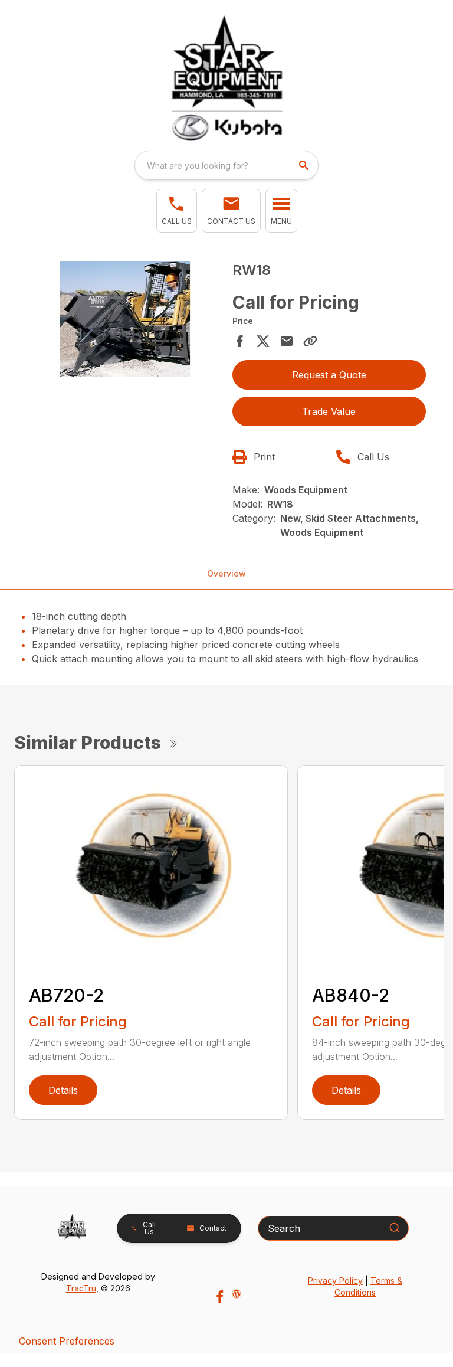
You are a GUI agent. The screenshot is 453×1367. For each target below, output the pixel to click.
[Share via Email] (287, 341)
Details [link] (63, 1090)
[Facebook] (219, 1296)
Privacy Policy (335, 1281)
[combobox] (226, 165)
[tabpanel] (124, 321)
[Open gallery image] (124, 319)
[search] (305, 165)
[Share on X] (263, 341)
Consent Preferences (66, 1341)
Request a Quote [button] (329, 375)
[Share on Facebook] (239, 341)
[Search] (394, 1228)
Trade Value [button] (329, 411)
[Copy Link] (310, 341)
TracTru (81, 1288)
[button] (176, 211)
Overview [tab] (226, 573)
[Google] (236, 1294)
